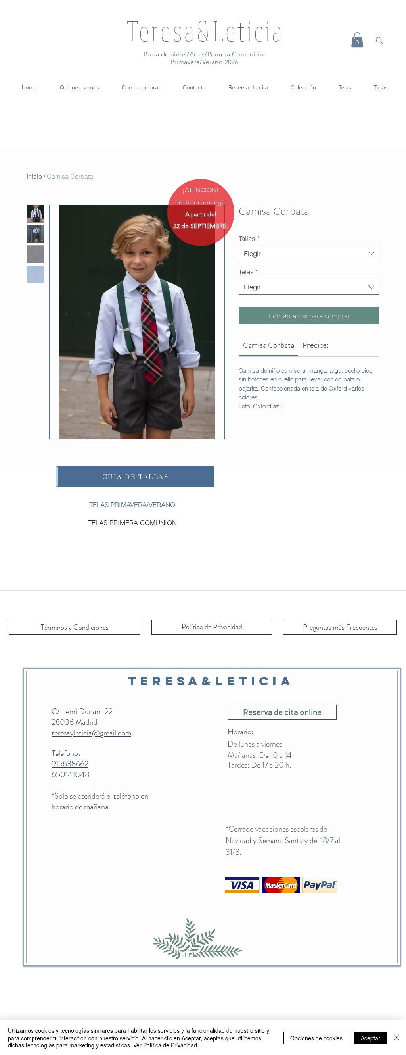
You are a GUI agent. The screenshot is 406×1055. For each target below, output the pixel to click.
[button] (357, 39)
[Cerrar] (396, 1038)
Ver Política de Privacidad (165, 1045)
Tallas (249, 238)
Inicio (34, 176)
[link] (268, 345)
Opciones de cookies (316, 1038)
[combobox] (309, 253)
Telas (248, 272)
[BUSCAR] (379, 40)
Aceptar (370, 1038)
